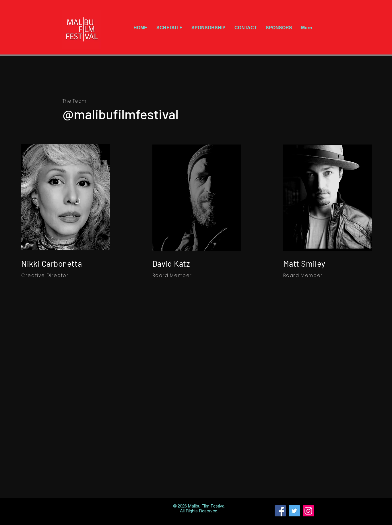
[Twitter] (294, 510)
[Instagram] (308, 510)
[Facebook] (280, 510)
